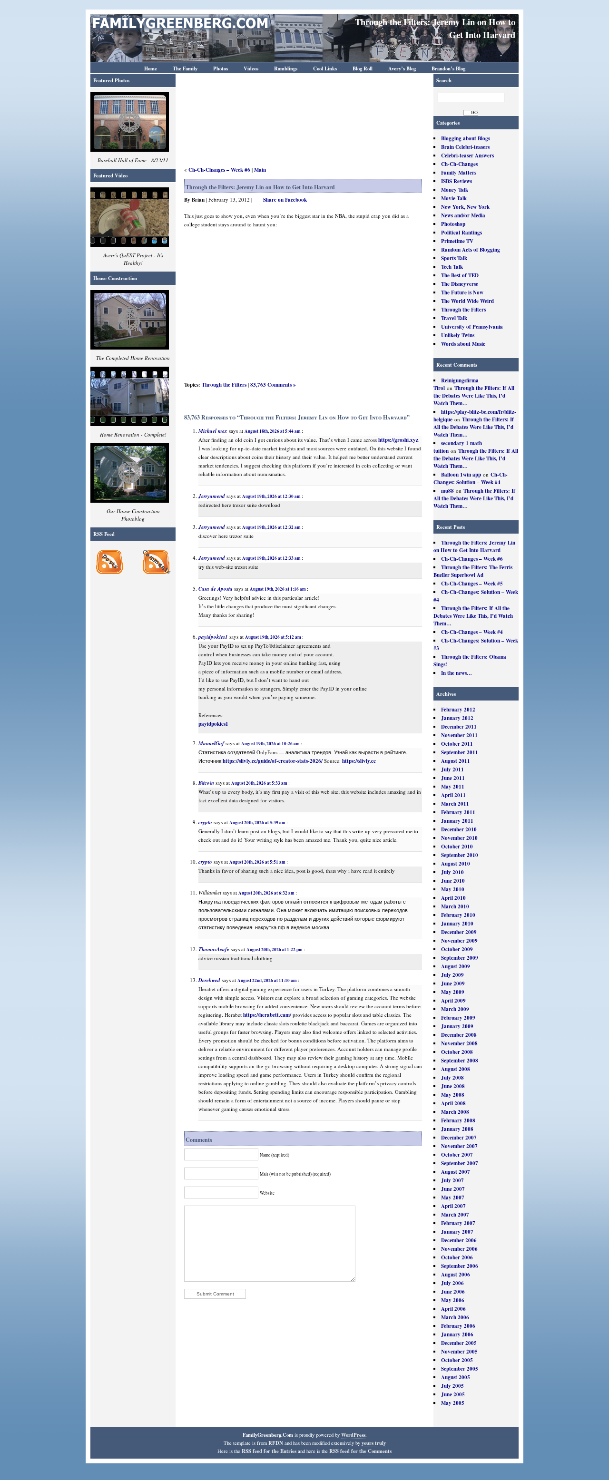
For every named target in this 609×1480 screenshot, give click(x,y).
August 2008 (455, 1069)
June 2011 (453, 778)
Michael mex (212, 431)
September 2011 (459, 752)
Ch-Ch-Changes (459, 164)
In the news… (456, 673)
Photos (220, 68)
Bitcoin (206, 783)
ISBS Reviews (456, 181)
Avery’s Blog (402, 68)
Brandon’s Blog (448, 68)
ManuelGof (211, 743)
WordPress (353, 1435)
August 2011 (455, 761)
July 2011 (452, 769)
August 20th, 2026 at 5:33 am (259, 783)
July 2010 (452, 872)
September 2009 (459, 958)
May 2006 (452, 1300)
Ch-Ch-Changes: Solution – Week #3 (475, 644)
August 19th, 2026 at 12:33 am (271, 558)
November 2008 (459, 1043)
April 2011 (453, 795)
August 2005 (455, 1377)
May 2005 (452, 1403)
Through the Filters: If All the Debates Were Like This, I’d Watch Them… (473, 395)
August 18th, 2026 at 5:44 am (273, 431)
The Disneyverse (459, 284)
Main (260, 170)
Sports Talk (454, 258)
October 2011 (457, 744)
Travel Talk (454, 318)
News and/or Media (463, 215)
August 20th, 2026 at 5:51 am (257, 862)
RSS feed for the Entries (269, 1451)
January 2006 (457, 1334)
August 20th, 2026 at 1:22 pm (274, 949)
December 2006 (459, 1240)
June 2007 (453, 1189)
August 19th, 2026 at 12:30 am (271, 496)
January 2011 (457, 821)
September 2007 (459, 1163)
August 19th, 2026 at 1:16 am (278, 589)
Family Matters (458, 172)
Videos (251, 68)
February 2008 (458, 1120)
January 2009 (457, 1026)
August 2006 (455, 1274)
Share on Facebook (285, 200)
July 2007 (452, 1180)
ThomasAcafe (213, 949)
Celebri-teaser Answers (467, 155)
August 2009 (455, 966)
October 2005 (457, 1360)
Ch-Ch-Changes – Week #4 (472, 632)
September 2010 (459, 855)
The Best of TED (460, 275)
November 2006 (459, 1249)
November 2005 (459, 1351)
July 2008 (452, 1077)
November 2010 (459, 838)
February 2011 (458, 812)
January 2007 (457, 1232)
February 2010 (458, 915)
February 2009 (458, 1018)
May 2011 (452, 786)
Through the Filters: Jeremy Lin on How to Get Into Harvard (474, 546)
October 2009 (457, 949)
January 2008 (457, 1129)
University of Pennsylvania (472, 327)
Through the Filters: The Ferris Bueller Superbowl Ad (472, 571)
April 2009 (453, 1000)
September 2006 (459, 1266)
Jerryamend (211, 496)
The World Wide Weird (467, 301)
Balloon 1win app (461, 474)
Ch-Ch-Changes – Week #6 (472, 559)
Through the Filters (463, 309)
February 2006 (458, 1326)
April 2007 (453, 1206)
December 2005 (459, 1343)
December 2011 (459, 726)
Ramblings (285, 68)
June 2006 (453, 1291)
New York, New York (465, 207)
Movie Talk (454, 198)
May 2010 (452, 889)
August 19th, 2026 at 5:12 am (273, 637)
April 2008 (453, 1103)
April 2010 (453, 898)
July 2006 (452, 1283)
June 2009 (453, 983)
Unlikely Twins (457, 335)
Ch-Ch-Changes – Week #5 (472, 583)
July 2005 (452, 1386)
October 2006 (457, 1257)
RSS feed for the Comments (360, 1451)
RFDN (275, 1443)
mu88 (447, 491)
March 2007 (455, 1214)
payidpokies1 (213, 637)
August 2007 (455, 1172)
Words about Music (463, 344)
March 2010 (455, 906)
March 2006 (455, 1317)
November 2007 (459, 1146)
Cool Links (325, 68)
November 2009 (459, 940)
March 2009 (455, 1009)
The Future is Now (462, 292)
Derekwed (209, 980)
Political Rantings (461, 232)
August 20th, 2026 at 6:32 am (266, 893)
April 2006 (453, 1309)
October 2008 (457, 1052)
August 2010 (455, 863)
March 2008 (455, 1112)
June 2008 (453, 1086)
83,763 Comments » (273, 385)
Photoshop (453, 224)
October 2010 (457, 846)
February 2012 (458, 709)
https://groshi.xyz (398, 440)
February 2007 (458, 1223)
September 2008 (459, 1060)
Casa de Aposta (215, 589)
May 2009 (452, 992)
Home (150, 68)
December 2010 (459, 829)
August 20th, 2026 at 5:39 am (257, 822)
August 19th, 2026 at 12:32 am (271, 527)
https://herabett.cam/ (267, 1015)
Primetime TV (457, 241)
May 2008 (452, 1095)
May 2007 (452, 1197)
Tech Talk (452, 267)
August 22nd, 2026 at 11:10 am (267, 980)
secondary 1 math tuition (457, 447)
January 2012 (457, 718)
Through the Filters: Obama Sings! (469, 660)
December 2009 (459, 932)
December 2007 (459, 1137)
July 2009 (452, 975)
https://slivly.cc (359, 761)
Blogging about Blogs (465, 138)
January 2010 (457, 923)
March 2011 (455, 804)
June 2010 (453, 881)
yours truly (374, 1443)
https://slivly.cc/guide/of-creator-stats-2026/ (273, 761)
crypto (205, 822)
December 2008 (459, 1035)
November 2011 (459, 735)
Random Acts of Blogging (470, 249)
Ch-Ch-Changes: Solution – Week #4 (470, 478)
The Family (185, 68)
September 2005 (459, 1369)
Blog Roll (363, 68)
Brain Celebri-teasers (465, 147)
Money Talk (454, 190)
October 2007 (457, 1155)
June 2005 (453, 1394)
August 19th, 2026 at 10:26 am (270, 743)
